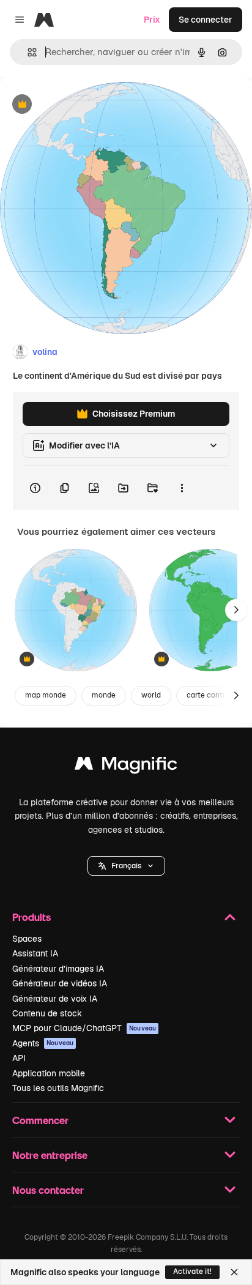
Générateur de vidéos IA (59, 983)
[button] (126, 866)
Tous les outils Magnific (58, 1087)
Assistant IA (35, 953)
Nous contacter (48, 1189)
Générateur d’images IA (58, 968)
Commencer (40, 1120)
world (151, 695)
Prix (152, 19)
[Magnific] (126, 766)
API (19, 1057)
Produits (31, 917)
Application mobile (48, 1073)
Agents (42, 1043)
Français (126, 866)
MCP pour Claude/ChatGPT (84, 1028)
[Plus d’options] (181, 487)
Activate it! (192, 1271)
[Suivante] (236, 610)
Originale (80, 105)
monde (104, 695)
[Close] (234, 1272)
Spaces (27, 938)
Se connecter (205, 19)
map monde (45, 695)
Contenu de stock (47, 1013)
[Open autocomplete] (27, 52)
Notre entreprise (49, 1155)
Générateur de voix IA (54, 998)
